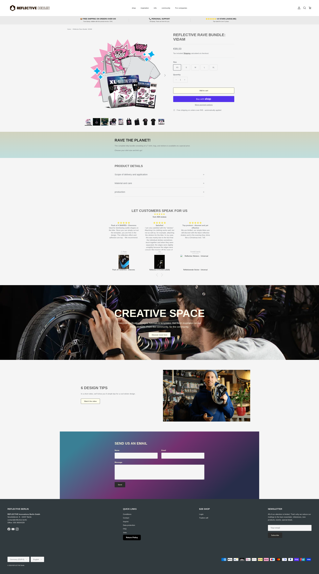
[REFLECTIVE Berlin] (29, 8)
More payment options (204, 105)
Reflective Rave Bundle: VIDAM (82, 29)
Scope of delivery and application (131, 174)
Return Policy (132, 537)
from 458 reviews (159, 217)
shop (134, 8)
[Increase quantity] (185, 79)
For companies (181, 8)
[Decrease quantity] (175, 79)
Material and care (123, 183)
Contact (126, 518)
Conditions (127, 514)
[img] (159, 214)
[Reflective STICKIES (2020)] (124, 262)
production (120, 192)
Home (69, 29)
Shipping (187, 53)
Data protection (129, 525)
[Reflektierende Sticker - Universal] (160, 262)
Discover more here (159, 335)
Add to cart (203, 91)
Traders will (203, 518)
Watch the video (90, 401)
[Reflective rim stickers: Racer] (195, 262)
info (155, 8)
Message (118, 462)
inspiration (145, 8)
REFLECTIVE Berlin (18, 565)
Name (117, 450)
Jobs (125, 533)
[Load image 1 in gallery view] (126, 74)
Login (201, 514)
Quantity (177, 75)
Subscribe (275, 535)
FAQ (124, 529)
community (166, 8)
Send (120, 485)
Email (163, 450)
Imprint (125, 522)
